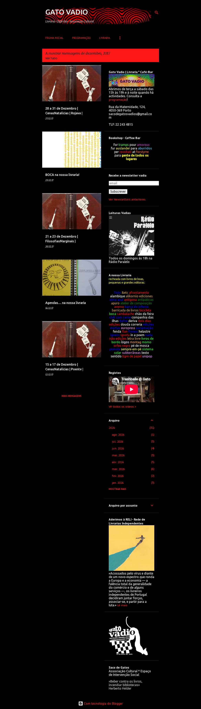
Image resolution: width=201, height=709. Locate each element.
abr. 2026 (118, 462)
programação (118, 100)
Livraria (104, 38)
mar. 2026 (118, 469)
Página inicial (54, 38)
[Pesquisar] (156, 12)
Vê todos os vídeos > (122, 406)
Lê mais (122, 605)
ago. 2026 (118, 434)
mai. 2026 (118, 455)
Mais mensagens (71, 396)
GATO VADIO (66, 12)
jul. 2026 (117, 441)
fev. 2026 (118, 476)
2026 (112, 428)
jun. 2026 (118, 448)
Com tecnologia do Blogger (103, 703)
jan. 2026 (118, 483)
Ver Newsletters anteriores (127, 199)
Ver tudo (51, 58)
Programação (81, 38)
